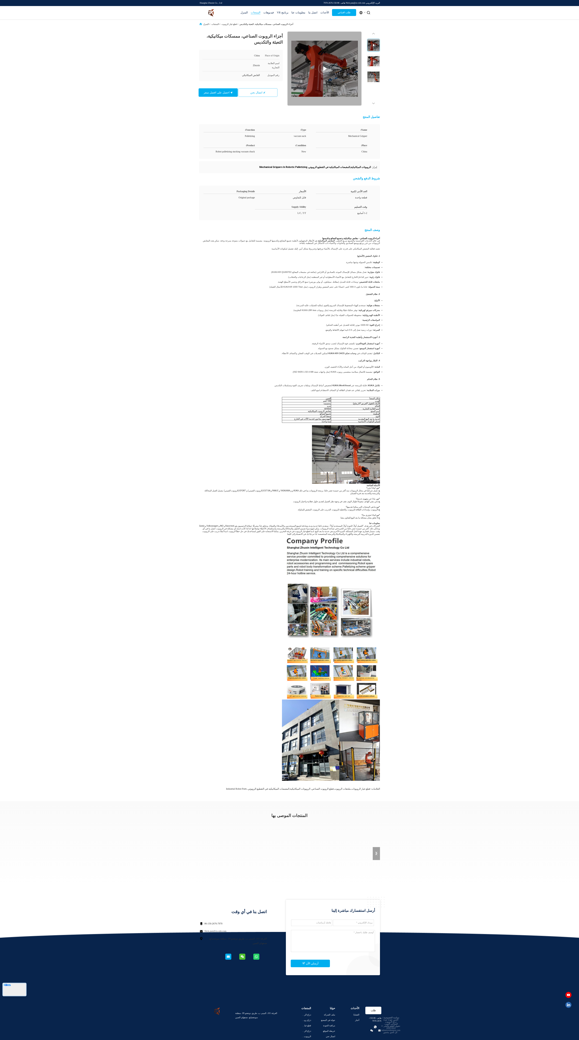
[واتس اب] (260, 959)
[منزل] (211, 12)
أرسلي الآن (311, 963)
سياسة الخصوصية (391, 1017)
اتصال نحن (256, 92)
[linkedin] (568, 1004)
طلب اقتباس (344, 12)
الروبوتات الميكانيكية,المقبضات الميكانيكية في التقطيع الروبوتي (279, 789)
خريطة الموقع (329, 1031)
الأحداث (324, 12)
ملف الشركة (329, 1015)
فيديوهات (268, 12)
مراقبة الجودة (329, 1025)
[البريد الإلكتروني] (232, 959)
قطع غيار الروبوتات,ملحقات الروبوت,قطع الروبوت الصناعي (341, 789)
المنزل (244, 12)
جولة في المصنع (328, 1020)
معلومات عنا (298, 12)
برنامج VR (282, 12)
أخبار (357, 1020)
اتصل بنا (312, 12)
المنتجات (255, 12)
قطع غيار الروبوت (229, 24)
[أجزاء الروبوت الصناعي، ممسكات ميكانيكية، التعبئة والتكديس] (324, 69)
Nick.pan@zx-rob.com (215, 931)
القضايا (356, 1015)
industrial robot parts (236, 789)
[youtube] (568, 994)
